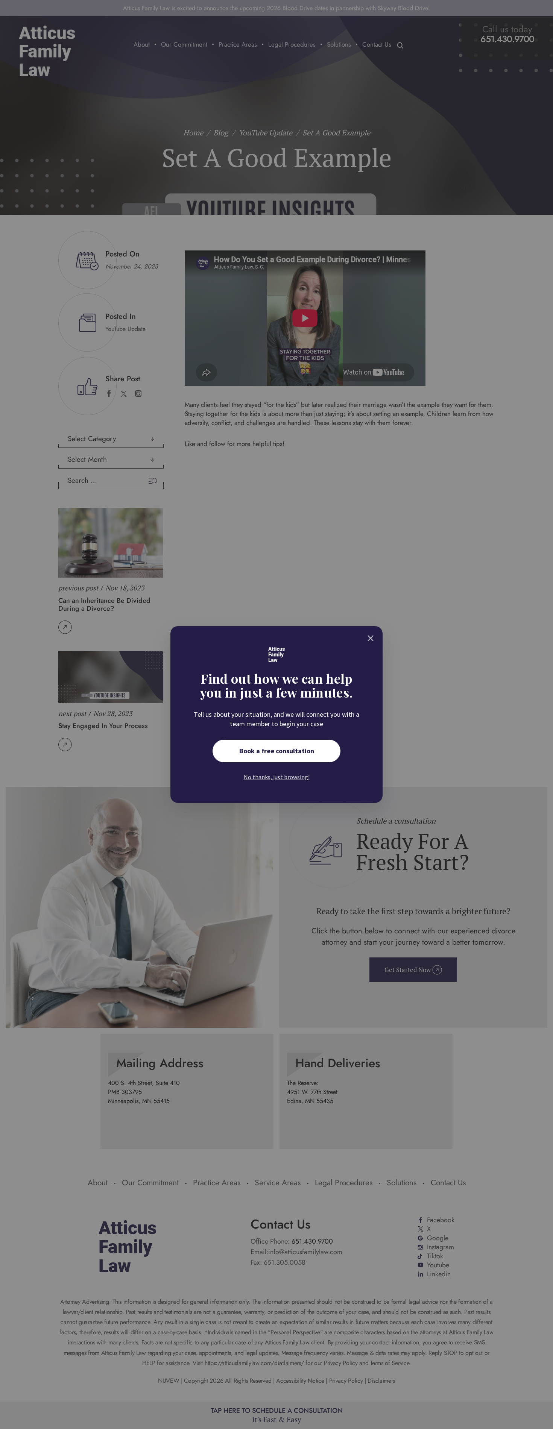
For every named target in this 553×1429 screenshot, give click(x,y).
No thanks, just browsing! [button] (277, 777)
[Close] (370, 638)
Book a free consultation (276, 750)
